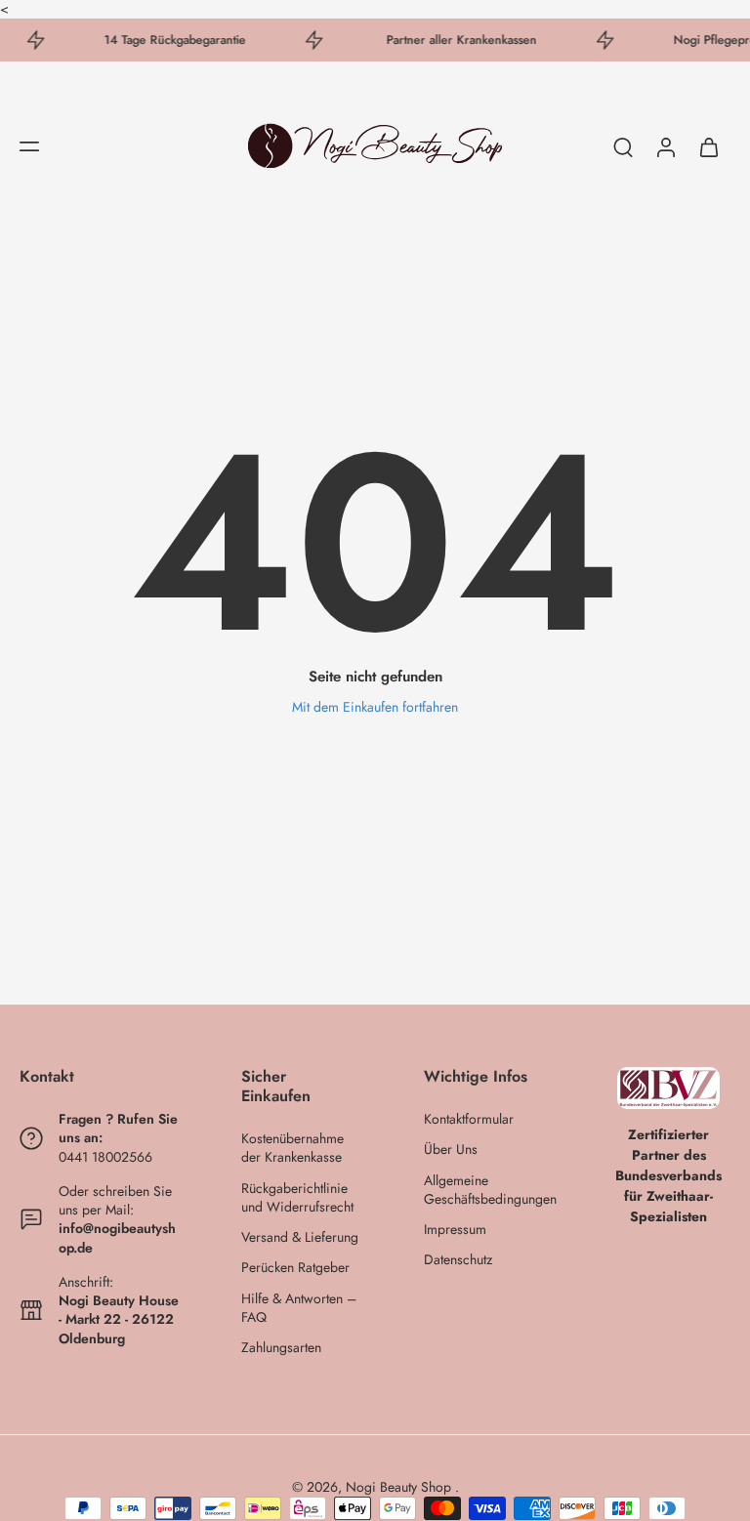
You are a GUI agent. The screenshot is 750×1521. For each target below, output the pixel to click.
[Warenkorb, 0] (709, 146)
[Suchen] (623, 146)
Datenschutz (458, 1261)
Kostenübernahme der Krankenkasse (292, 1148)
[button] (29, 146)
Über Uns (451, 1150)
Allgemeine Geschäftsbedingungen (486, 1190)
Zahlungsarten (281, 1347)
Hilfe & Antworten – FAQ (298, 1308)
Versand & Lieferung (299, 1237)
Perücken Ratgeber (295, 1268)
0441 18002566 (105, 1157)
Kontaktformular (469, 1119)
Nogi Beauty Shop (400, 1487)
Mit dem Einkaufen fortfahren (375, 707)
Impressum (455, 1229)
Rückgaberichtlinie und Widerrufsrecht (297, 1197)
